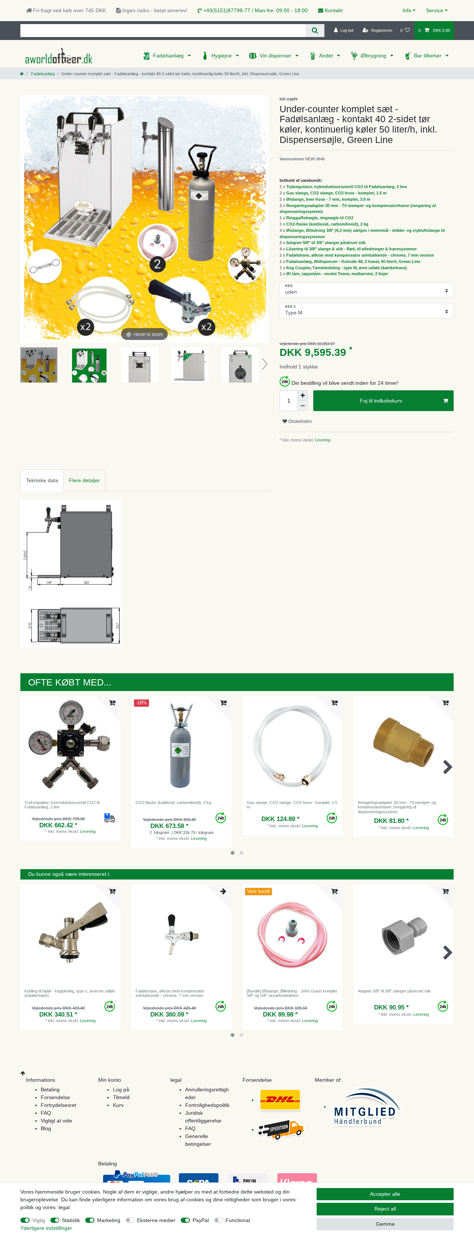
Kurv (118, 1105)
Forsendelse (55, 1097)
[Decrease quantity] (302, 406)
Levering (322, 440)
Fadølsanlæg (169, 56)
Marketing (108, 1220)
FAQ (46, 1113)
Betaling (50, 1089)
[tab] (42, 480)
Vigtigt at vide (56, 1121)
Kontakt (333, 10)
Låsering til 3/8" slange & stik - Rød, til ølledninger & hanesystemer (351, 249)
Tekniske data (42, 480)
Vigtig (38, 1220)
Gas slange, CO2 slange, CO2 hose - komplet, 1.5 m (336, 193)
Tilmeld (121, 1097)
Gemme (385, 1224)
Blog (46, 1128)
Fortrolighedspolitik (207, 1105)
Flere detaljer (84, 480)
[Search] (315, 30)
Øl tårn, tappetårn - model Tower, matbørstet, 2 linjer (337, 273)
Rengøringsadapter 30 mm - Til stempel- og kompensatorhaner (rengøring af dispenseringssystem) (397, 807)
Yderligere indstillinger (46, 1228)
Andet (326, 56)
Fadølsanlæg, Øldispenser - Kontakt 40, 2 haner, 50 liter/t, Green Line (353, 261)
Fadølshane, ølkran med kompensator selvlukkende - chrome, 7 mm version (360, 255)
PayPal (201, 1220)
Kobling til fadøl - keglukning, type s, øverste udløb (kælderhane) (69, 993)
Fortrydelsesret (58, 1105)
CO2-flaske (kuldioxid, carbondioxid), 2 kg (327, 224)
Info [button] (407, 10)
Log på (121, 1089)
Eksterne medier (156, 1220)
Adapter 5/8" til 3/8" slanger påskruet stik (325, 242)
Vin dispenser (276, 56)
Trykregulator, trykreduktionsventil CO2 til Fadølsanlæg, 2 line (346, 186)
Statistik (71, 1220)
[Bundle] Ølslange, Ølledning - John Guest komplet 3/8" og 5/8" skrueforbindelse (292, 993)
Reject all (385, 1209)
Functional (238, 1220)
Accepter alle (385, 1194)
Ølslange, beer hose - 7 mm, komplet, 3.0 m (328, 199)
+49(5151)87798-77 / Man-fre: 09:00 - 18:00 (255, 10)
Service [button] (434, 10)
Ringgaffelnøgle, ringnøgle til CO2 (319, 218)
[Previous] (26, 218)
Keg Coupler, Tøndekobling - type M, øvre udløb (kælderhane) (346, 268)
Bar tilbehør (428, 56)
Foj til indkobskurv (381, 401)
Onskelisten (299, 421)
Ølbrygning (374, 56)
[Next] (262, 218)
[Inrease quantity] (302, 395)
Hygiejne (222, 56)
